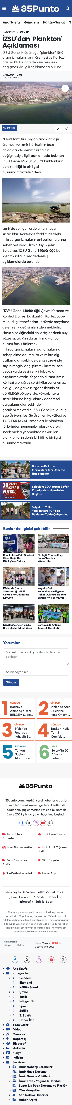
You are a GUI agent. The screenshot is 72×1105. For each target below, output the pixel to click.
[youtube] (51, 959)
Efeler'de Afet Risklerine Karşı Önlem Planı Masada (60, 710)
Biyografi (19, 1043)
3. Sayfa (39, 897)
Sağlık (39, 901)
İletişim (21, 945)
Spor (55, 746)
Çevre (24, 32)
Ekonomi (20, 746)
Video (17, 1029)
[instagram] (39, 959)
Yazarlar (19, 1034)
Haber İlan (54, 897)
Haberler (9, 32)
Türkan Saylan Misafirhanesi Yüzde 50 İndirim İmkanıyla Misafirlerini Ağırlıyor (24, 754)
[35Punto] (36, 9)
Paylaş (11, 127)
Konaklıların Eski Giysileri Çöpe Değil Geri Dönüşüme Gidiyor (18, 558)
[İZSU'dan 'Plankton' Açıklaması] (36, 103)
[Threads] (50, 823)
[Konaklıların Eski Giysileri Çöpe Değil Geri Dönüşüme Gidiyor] (19, 543)
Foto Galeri (21, 1025)
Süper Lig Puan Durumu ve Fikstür (43, 1085)
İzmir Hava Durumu (54, 834)
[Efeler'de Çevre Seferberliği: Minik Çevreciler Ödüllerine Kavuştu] (19, 576)
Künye (7, 945)
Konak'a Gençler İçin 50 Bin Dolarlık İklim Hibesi (17, 626)
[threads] (63, 959)
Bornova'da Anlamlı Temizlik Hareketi (49, 626)
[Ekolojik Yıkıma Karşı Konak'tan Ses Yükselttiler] (53, 543)
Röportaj (19, 1039)
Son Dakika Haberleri (19, 873)
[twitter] (27, 959)
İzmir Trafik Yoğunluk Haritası (52, 849)
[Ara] (68, 8)
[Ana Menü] (4, 8)
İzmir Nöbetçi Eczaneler (12, 836)
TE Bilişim (57, 943)
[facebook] (15, 959)
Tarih (60, 892)
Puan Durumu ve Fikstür (14, 862)
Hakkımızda (10, 941)
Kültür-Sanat (54, 22)
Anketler (19, 1048)
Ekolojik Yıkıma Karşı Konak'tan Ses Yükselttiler (50, 558)
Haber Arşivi (49, 873)
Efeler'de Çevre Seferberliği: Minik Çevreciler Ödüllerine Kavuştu (16, 593)
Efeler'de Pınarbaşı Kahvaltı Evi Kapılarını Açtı (22, 732)
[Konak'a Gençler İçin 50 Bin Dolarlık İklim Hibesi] (19, 613)
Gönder (11, 682)
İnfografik (26, 901)
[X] (29, 823)
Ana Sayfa (11, 22)
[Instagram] (36, 823)
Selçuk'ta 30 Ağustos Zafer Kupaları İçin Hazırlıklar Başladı (60, 754)
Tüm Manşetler (51, 860)
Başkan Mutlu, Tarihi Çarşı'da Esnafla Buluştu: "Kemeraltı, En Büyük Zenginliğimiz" (61, 732)
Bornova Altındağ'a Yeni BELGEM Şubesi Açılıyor (21, 710)
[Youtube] (43, 823)
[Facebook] (22, 823)
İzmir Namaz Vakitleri (20, 847)
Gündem (31, 22)
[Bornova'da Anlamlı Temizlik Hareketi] (53, 613)
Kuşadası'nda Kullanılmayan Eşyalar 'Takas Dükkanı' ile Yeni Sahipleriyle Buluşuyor (52, 593)
